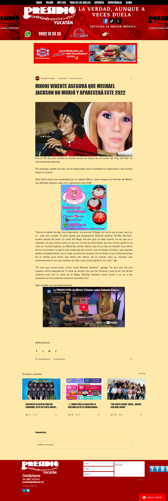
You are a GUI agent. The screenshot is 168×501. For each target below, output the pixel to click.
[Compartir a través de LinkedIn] (49, 351)
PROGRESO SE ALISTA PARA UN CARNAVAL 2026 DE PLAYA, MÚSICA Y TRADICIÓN (41, 406)
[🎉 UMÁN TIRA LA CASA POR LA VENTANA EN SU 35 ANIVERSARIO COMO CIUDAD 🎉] (84, 389)
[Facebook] (105, 21)
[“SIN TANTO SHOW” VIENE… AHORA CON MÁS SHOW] (126, 389)
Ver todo (141, 373)
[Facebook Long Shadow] (23, 490)
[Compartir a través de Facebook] (36, 351)
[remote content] (84, 307)
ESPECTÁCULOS (42, 342)
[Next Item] (132, 53)
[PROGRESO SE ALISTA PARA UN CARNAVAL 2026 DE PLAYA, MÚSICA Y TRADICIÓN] (41, 389)
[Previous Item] (38, 53)
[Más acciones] (130, 78)
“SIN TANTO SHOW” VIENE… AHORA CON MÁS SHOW (126, 406)
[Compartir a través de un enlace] (56, 351)
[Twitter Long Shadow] (27, 490)
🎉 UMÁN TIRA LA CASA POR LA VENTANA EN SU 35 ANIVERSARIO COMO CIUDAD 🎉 (82, 406)
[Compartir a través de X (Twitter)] (43, 351)
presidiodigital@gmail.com (33, 482)
